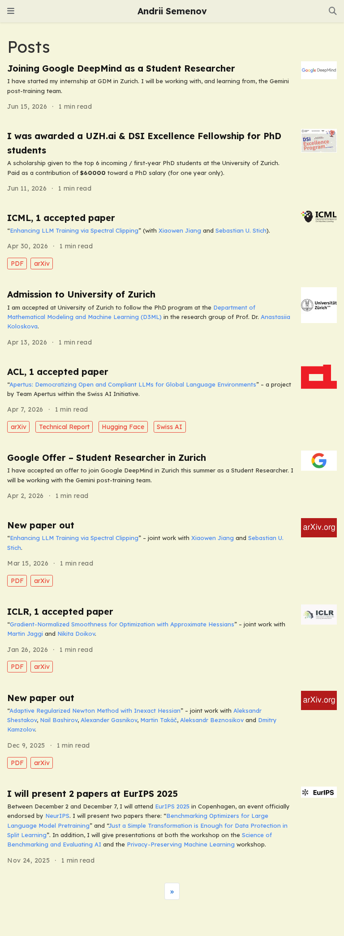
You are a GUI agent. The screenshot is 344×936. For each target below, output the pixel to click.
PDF (17, 264)
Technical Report (64, 427)
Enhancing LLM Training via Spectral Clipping (74, 230)
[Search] (333, 11)
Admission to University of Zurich (81, 294)
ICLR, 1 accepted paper (60, 611)
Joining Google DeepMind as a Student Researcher (121, 68)
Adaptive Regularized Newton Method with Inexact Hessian (95, 710)
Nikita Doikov (76, 633)
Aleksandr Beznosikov (212, 719)
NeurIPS (57, 815)
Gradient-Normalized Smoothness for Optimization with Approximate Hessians (122, 624)
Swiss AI (169, 427)
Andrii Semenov (172, 11)
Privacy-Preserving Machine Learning (181, 844)
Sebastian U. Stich (241, 230)
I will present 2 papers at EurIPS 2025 (92, 793)
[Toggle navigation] (10, 11)
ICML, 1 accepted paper (61, 218)
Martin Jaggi (25, 633)
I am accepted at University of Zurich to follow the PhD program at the (110, 307)
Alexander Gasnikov (109, 719)
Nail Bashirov (58, 719)
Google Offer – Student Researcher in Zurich (106, 457)
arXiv (42, 264)
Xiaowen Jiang (180, 230)
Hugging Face (123, 427)
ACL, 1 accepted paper (57, 371)
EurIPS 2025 (172, 806)
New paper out (40, 525)
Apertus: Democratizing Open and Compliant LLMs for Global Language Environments (132, 384)
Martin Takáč (158, 719)
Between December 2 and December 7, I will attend (81, 806)
